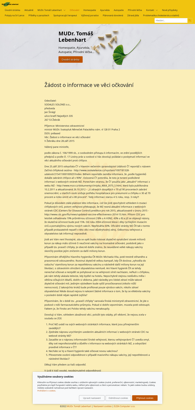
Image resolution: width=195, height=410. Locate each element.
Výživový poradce (90, 15)
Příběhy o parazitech (39, 15)
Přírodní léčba (135, 10)
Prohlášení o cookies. (46, 390)
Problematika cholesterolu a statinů (161, 15)
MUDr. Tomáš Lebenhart (50, 10)
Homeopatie (89, 10)
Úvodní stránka (12, 10)
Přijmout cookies (144, 398)
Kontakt (150, 10)
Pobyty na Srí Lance (14, 15)
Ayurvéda (105, 10)
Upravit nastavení (92, 398)
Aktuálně (28, 10)
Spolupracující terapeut (65, 15)
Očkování (74, 10)
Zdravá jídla (133, 15)
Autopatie (119, 10)
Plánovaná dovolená (113, 15)
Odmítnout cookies (118, 398)
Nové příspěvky (169, 10)
